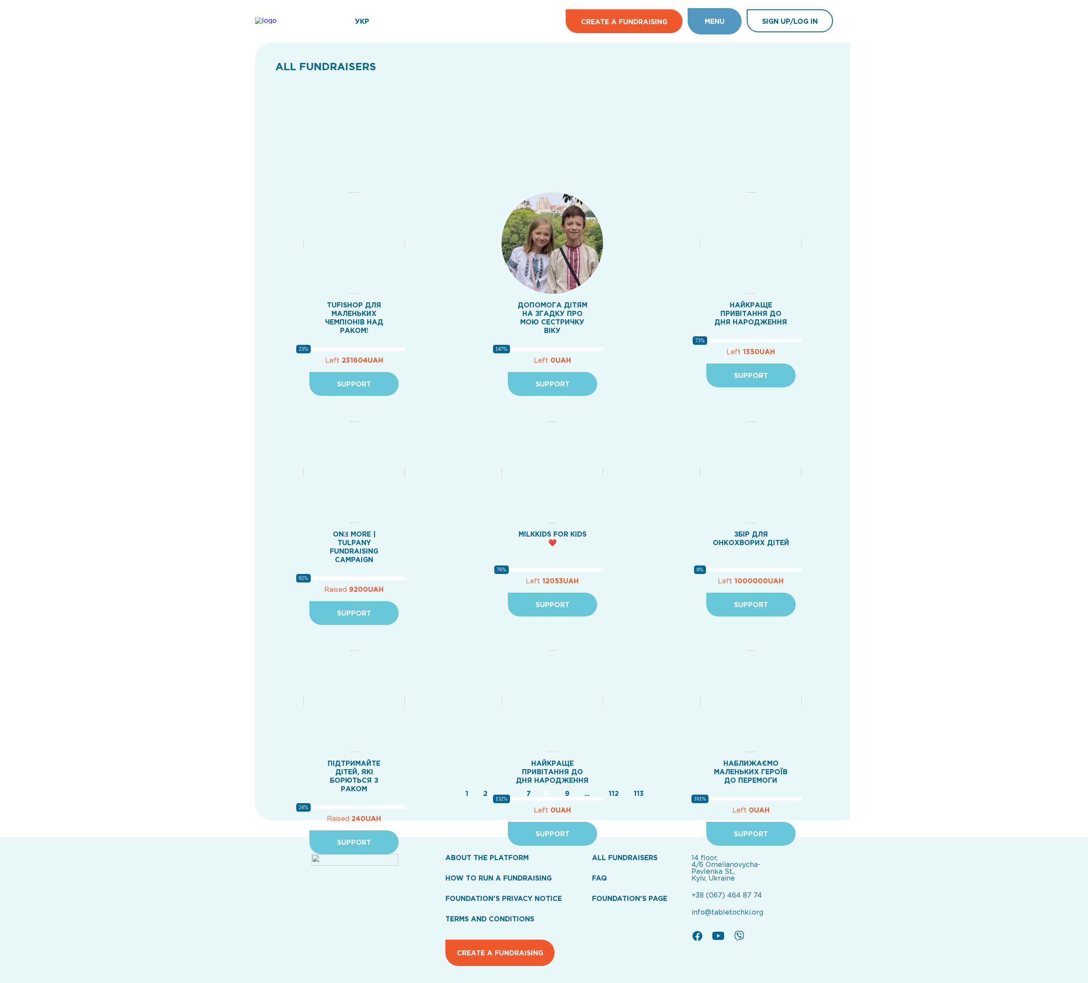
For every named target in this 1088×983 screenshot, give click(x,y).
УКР (362, 21)
